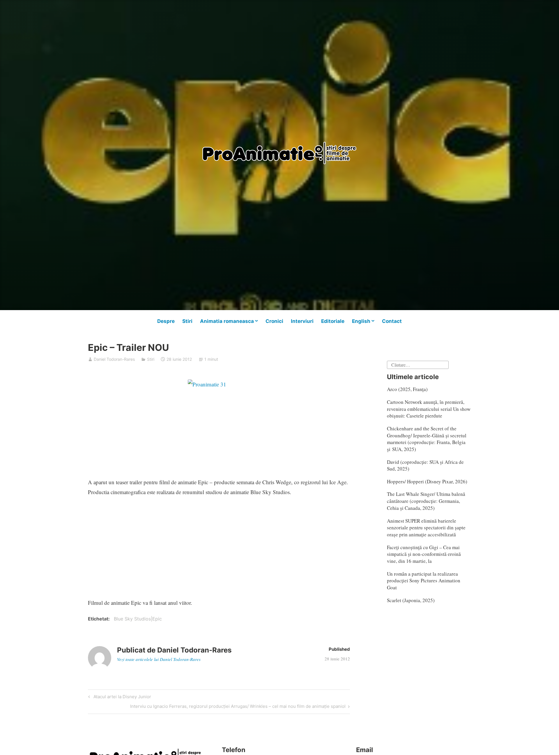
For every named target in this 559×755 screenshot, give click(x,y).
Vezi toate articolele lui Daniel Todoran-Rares (159, 659)
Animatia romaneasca (227, 321)
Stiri (187, 321)
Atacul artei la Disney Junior (121, 698)
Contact (392, 321)
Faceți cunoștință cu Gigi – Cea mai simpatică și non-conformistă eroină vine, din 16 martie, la (424, 554)
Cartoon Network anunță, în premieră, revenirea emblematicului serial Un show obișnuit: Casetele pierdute (428, 409)
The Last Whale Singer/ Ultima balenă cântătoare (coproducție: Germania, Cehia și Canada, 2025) (426, 501)
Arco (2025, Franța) (407, 389)
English (361, 321)
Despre (166, 321)
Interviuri (302, 321)
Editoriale (332, 321)
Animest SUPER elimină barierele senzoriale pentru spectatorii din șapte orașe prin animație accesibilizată (426, 527)
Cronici (274, 321)
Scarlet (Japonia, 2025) (411, 600)
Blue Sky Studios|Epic (138, 619)
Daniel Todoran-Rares (114, 359)
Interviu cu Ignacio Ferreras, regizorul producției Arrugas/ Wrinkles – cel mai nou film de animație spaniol (238, 707)
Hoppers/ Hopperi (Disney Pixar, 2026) (427, 481)
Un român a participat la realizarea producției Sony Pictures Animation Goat (423, 580)
